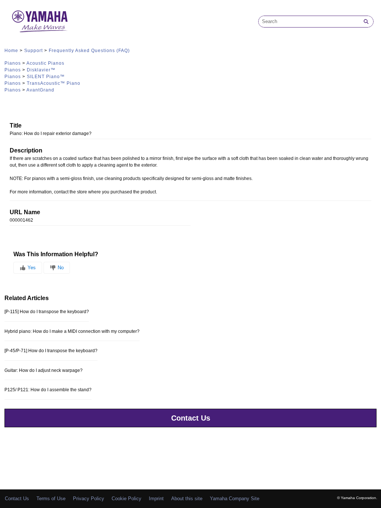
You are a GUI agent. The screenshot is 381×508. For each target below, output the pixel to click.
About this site (186, 498)
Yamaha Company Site (234, 498)
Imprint (156, 498)
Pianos (12, 63)
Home (11, 50)
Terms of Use (50, 498)
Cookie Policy (126, 498)
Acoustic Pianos (45, 63)
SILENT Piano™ (46, 76)
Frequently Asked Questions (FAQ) (89, 50)
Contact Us (190, 418)
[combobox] (309, 21)
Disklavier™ (41, 70)
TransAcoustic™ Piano (53, 83)
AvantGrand (40, 90)
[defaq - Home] (40, 21)
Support (33, 50)
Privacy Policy (88, 498)
